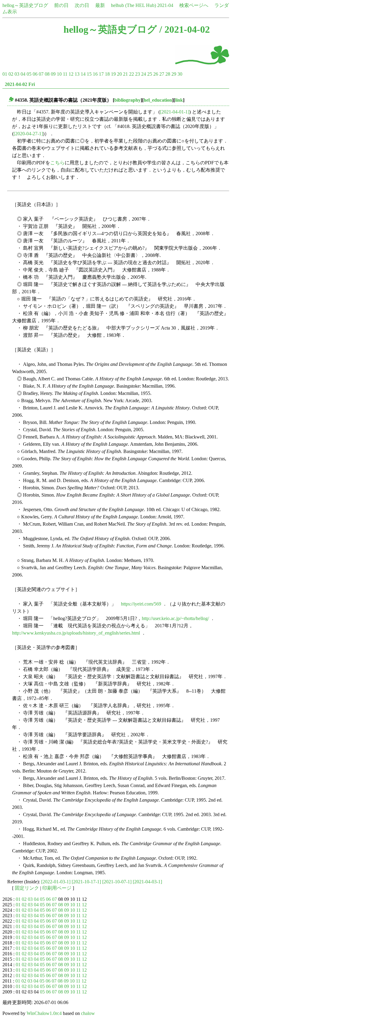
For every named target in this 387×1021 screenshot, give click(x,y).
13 (77, 74)
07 (41, 74)
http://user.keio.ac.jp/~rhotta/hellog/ (175, 618)
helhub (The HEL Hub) (133, 5)
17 (101, 74)
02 (10, 74)
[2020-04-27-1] (28, 133)
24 (143, 74)
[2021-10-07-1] (117, 881)
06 (35, 74)
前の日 (61, 5)
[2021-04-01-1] (174, 111)
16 (95, 74)
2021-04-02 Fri (20, 84)
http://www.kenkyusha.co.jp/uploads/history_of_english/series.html (76, 632)
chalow (88, 1013)
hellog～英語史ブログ (25, 5)
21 (125, 74)
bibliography (127, 100)
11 (65, 74)
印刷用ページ (56, 888)
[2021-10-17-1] (86, 881)
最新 (100, 5)
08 (47, 74)
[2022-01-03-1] (55, 881)
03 (17, 74)
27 (161, 74)
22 (131, 74)
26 (155, 74)
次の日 (82, 5)
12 (71, 74)
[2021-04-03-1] (147, 881)
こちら (57, 162)
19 (113, 74)
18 (107, 74)
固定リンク (27, 888)
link (179, 100)
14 (83, 74)
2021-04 (165, 5)
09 (53, 74)
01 (4, 74)
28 (167, 74)
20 (119, 74)
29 (173, 74)
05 (29, 74)
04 (23, 74)
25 (149, 74)
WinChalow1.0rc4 (44, 1013)
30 (179, 74)
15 (89, 74)
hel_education (158, 100)
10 (59, 74)
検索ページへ (193, 5)
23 (137, 74)
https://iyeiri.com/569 (141, 603)
